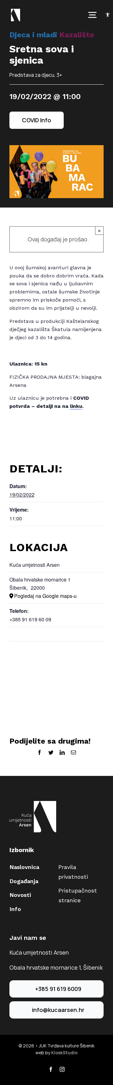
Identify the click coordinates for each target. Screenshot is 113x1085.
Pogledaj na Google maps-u (45, 595)
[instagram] (62, 1069)
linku (76, 406)
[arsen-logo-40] (15, 11)
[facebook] (50, 1069)
